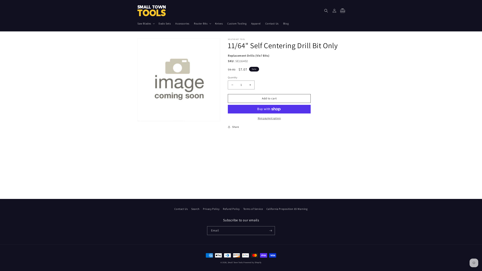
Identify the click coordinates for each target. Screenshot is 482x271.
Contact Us (181, 209)
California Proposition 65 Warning (287, 209)
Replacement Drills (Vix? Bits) (248, 56)
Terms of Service (253, 209)
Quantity (232, 77)
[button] (145, 23)
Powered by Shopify (252, 262)
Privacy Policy (211, 209)
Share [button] (235, 127)
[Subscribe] (270, 230)
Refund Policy (231, 209)
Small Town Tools (235, 262)
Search (195, 209)
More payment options (269, 118)
